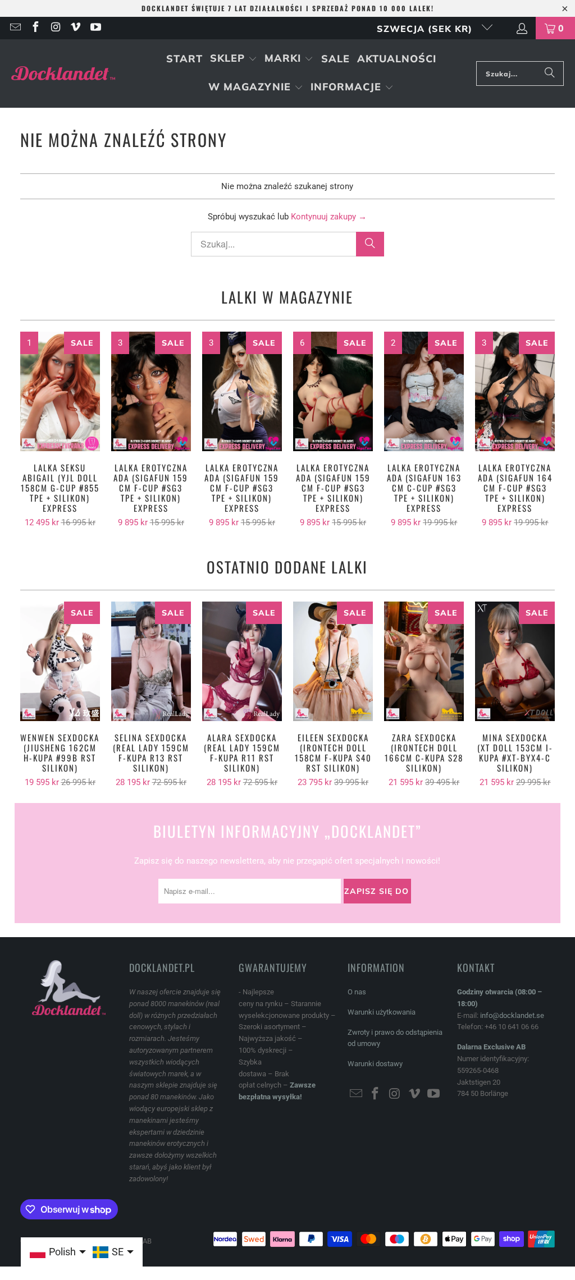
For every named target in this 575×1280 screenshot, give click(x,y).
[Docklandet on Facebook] (35, 28)
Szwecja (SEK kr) (426, 28)
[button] (233, 59)
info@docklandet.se (512, 1015)
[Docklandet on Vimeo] (75, 28)
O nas (357, 992)
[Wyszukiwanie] (550, 73)
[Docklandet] (63, 73)
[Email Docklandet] (14, 28)
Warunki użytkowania (382, 1012)
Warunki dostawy (375, 1063)
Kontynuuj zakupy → (329, 217)
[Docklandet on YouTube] (95, 28)
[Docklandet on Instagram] (55, 28)
